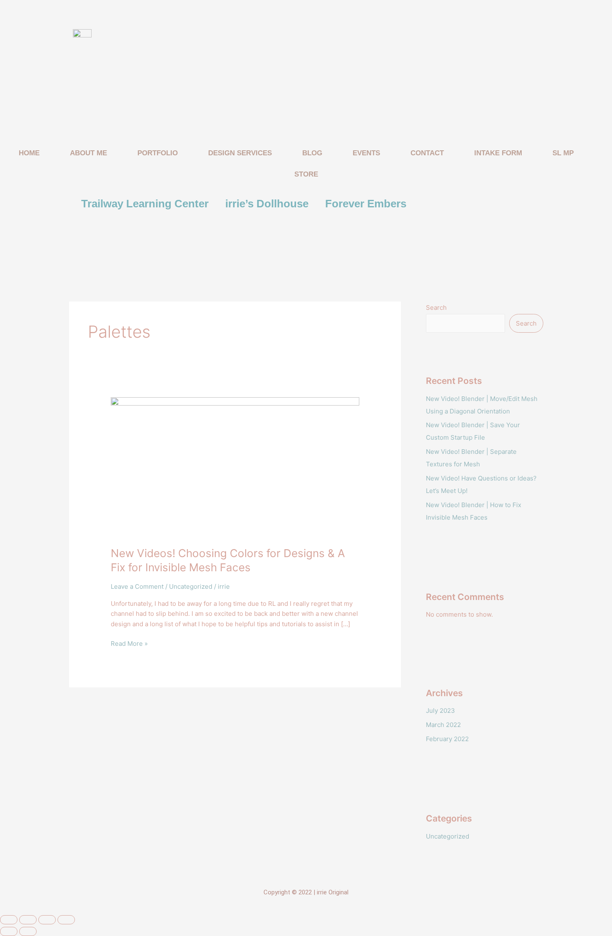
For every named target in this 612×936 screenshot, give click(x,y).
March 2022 (443, 725)
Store (306, 174)
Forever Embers (365, 203)
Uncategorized (190, 586)
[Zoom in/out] (8, 919)
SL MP (563, 153)
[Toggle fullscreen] (28, 919)
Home (29, 153)
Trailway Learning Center (145, 203)
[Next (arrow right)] (28, 931)
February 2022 (447, 739)
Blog (312, 153)
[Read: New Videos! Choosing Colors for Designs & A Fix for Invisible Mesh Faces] (235, 466)
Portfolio (157, 153)
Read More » (129, 643)
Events (366, 153)
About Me (88, 153)
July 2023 (440, 710)
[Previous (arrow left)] (8, 931)
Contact (427, 153)
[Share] (47, 919)
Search (436, 307)
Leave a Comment (137, 586)
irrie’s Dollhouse (266, 203)
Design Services (240, 153)
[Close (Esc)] (66, 919)
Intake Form (498, 153)
